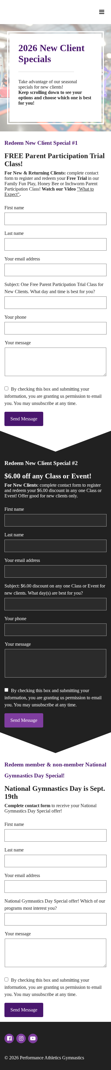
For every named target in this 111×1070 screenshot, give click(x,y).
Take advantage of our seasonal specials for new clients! (54, 92)
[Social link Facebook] (9, 1038)
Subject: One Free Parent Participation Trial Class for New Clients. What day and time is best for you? (53, 288)
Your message (18, 342)
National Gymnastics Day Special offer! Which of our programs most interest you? (54, 904)
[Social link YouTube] (33, 1038)
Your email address (22, 258)
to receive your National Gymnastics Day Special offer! (50, 808)
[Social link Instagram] (21, 1038)
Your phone (15, 317)
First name (14, 207)
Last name (14, 233)
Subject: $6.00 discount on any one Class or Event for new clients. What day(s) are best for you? (54, 589)
